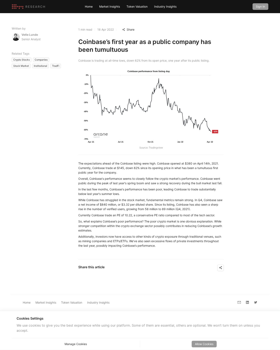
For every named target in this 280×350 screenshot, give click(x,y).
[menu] (165, 6)
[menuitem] (89, 6)
